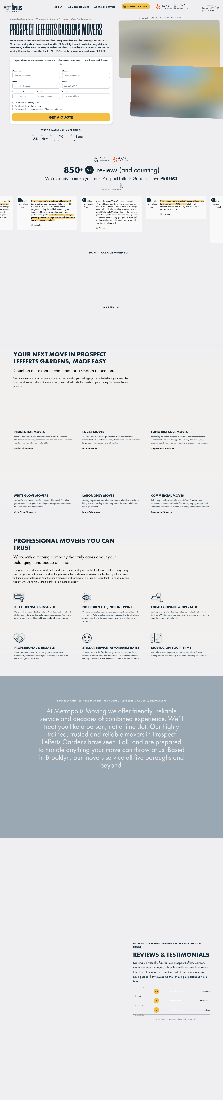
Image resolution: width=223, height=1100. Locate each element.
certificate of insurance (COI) (42, 618)
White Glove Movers (23, 512)
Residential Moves (22, 448)
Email (64, 92)
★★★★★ (175, 991)
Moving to (66, 71)
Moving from (17, 71)
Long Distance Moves (161, 448)
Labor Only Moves (91, 512)
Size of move (42, 92)
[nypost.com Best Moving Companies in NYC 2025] (124, 26)
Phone (64, 81)
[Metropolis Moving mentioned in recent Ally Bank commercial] (123, 318)
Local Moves (88, 448)
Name (14, 81)
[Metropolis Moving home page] (13, 6)
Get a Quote (61, 117)
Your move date (18, 92)
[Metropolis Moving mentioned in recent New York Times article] (102, 318)
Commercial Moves (160, 512)
